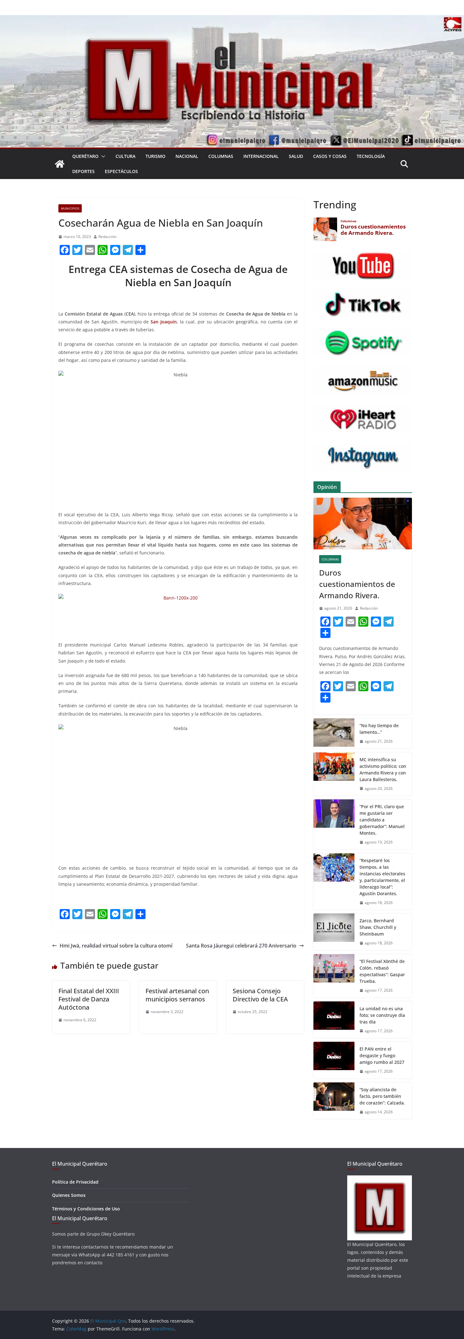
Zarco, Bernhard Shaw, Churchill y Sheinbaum (378, 927)
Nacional (186, 156)
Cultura (125, 156)
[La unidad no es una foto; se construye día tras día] (333, 1019)
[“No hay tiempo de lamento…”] (333, 733)
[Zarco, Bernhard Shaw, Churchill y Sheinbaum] (333, 931)
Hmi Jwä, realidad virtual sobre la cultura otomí (116, 945)
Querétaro (85, 156)
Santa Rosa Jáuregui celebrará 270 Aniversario (241, 945)
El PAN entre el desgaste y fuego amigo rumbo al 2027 (382, 1055)
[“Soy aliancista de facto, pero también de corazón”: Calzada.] (333, 1100)
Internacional (261, 156)
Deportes (83, 171)
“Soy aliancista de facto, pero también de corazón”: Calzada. (382, 1096)
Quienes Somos (69, 1195)
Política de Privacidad (75, 1182)
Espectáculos (121, 171)
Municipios (70, 208)
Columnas (220, 156)
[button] (101, 156)
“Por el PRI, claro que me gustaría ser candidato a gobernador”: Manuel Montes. (382, 819)
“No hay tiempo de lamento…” (379, 728)
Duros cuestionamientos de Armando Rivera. (357, 583)
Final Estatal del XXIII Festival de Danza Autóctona (88, 999)
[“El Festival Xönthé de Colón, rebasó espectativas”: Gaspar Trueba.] (333, 976)
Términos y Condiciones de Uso (86, 1209)
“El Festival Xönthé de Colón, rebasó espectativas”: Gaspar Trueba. (382, 971)
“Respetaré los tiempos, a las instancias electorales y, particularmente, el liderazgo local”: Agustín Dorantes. (382, 876)
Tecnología (371, 156)
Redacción (107, 236)
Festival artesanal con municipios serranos (177, 995)
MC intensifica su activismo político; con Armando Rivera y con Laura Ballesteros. (383, 769)
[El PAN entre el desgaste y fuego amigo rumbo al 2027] (333, 1060)
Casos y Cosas (330, 156)
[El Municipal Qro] (232, 19)
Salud (296, 156)
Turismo (155, 156)
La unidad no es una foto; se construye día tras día (382, 1015)
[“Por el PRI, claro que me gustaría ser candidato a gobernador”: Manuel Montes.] (333, 824)
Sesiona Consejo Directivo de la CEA (260, 995)
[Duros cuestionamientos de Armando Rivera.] (362, 523)
